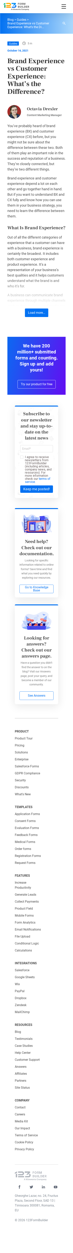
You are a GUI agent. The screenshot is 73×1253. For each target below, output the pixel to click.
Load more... (36, 313)
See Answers (36, 695)
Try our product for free (36, 384)
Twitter (31, 1187)
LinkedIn (43, 1187)
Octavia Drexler (42, 109)
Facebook (19, 1187)
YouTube (55, 1187)
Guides (21, 20)
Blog (10, 20)
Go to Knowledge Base (36, 588)
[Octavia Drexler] (14, 112)
